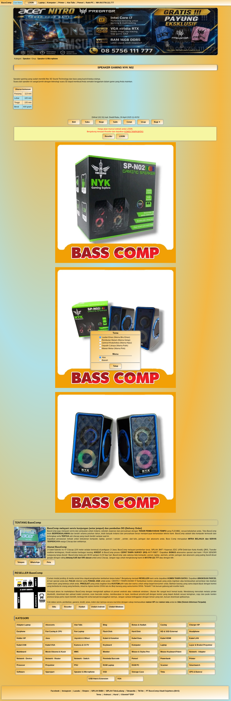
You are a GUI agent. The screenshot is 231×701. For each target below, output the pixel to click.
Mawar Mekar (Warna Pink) (113, 348)
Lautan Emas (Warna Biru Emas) (116, 337)
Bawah (105, 360)
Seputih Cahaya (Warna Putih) (115, 346)
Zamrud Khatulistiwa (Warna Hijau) (117, 343)
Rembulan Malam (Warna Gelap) (116, 340)
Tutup (115, 366)
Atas (104, 357)
